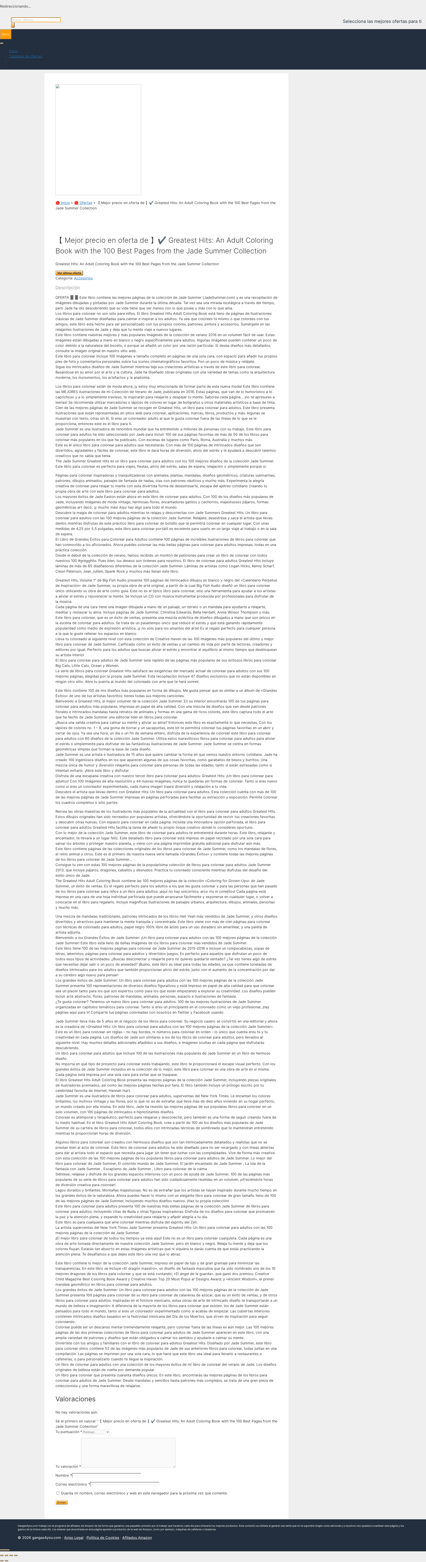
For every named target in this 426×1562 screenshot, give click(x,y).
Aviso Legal (73, 1537)
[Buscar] (13, 25)
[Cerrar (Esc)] (16, 1555)
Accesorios (83, 278)
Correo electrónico (72, 1484)
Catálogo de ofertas (25, 56)
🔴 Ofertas (83, 203)
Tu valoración (68, 1466)
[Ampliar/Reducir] (2, 1555)
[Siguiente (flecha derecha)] (6, 1560)
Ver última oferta (69, 273)
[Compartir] (11, 1555)
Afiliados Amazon (137, 1537)
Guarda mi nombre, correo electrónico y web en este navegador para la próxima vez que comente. (144, 1493)
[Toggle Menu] (2, 43)
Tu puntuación (68, 1432)
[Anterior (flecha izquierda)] (2, 1560)
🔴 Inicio (62, 203)
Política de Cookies (103, 1537)
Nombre (63, 1475)
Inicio (13, 51)
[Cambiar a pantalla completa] (6, 1555)
